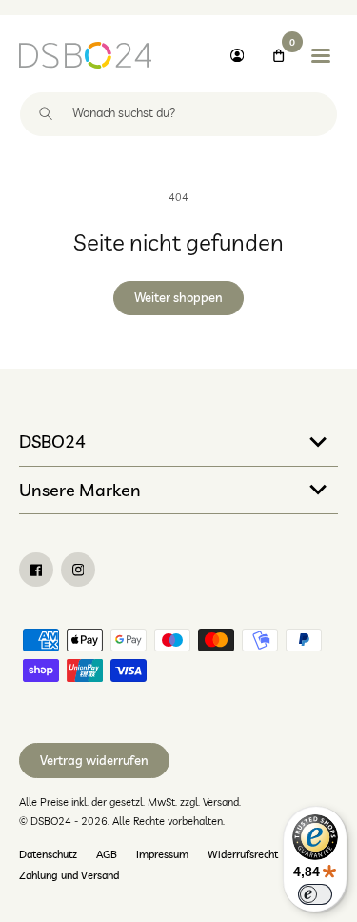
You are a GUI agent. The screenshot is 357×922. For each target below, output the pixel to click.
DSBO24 (52, 441)
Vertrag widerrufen (94, 760)
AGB (106, 854)
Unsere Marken (80, 489)
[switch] (315, 894)
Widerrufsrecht (243, 854)
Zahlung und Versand (69, 875)
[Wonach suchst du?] (45, 113)
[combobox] (178, 114)
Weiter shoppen (178, 297)
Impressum (162, 854)
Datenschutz (48, 854)
